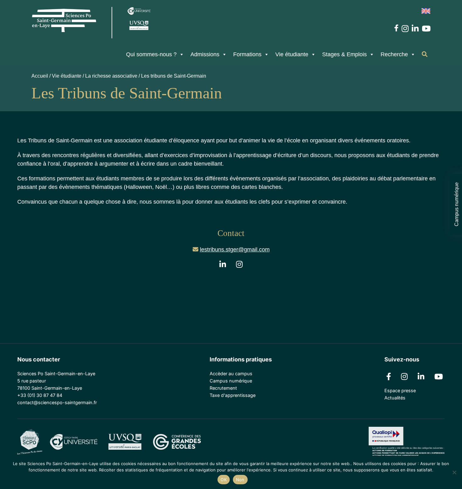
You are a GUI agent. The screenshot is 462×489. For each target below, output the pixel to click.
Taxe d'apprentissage (233, 395)
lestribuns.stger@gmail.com (235, 249)
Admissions (204, 54)
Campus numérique (456, 204)
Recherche (394, 54)
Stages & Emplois (344, 54)
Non (240, 479)
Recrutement (223, 388)
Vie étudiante (291, 54)
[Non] (454, 472)
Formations (247, 54)
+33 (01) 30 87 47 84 (39, 395)
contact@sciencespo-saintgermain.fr (57, 402)
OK (224, 479)
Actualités (394, 397)
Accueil (39, 76)
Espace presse (400, 390)
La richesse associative (111, 76)
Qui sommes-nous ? (151, 54)
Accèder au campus (231, 373)
